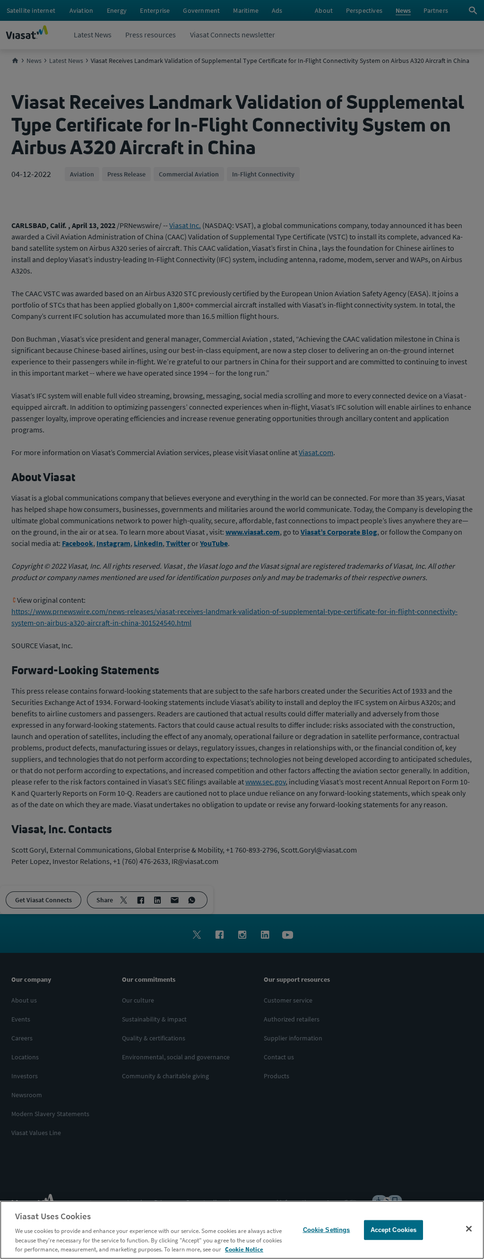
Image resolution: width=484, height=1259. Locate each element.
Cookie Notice (244, 1249)
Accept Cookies (394, 1229)
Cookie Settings (326, 1229)
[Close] (468, 1228)
